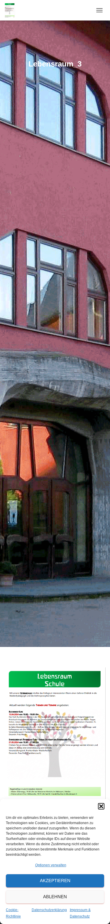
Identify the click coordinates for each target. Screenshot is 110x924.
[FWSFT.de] (11, 10)
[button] (101, 806)
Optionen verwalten (50, 865)
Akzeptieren (55, 880)
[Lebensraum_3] (55, 737)
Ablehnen (55, 896)
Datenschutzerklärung (49, 910)
